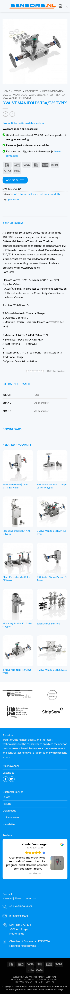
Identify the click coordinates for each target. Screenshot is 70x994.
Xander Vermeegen (35, 844)
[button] (5, 6)
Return (39, 982)
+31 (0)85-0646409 (20, 906)
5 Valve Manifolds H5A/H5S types (51, 532)
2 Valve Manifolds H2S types (52, 670)
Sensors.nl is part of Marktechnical (34, 977)
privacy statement (26, 989)
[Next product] (5, 114)
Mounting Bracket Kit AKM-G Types (17, 625)
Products (31, 91)
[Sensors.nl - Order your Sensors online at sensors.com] (32, 6)
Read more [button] (35, 873)
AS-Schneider (20, 194)
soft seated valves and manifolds (44, 194)
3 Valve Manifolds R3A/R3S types (17, 671)
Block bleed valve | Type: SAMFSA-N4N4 (15, 486)
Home (6, 91)
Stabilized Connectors (48, 623)
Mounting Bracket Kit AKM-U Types (17, 532)
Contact (51, 982)
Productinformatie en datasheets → (23, 123)
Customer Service (48, 979)
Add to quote (15, 180)
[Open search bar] (66, 6)
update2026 (13, 199)
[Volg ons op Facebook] (5, 779)
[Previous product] (12, 114)
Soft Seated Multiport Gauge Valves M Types (51, 486)
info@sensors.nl (18, 915)
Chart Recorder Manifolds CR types (16, 579)
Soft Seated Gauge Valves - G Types (51, 579)
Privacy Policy (24, 982)
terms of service (45, 989)
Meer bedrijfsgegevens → (24, 945)
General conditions (23, 979)
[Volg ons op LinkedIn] (12, 779)
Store (17, 91)
